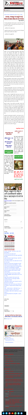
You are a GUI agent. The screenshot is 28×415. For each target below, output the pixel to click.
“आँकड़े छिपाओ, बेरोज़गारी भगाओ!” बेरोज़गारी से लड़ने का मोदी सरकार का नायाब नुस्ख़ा (13, 282)
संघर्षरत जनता (7, 365)
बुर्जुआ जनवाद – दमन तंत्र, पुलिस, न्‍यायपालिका (12, 363)
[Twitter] (6, 413)
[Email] (21, 413)
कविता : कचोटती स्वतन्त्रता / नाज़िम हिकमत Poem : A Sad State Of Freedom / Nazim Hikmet (13, 289)
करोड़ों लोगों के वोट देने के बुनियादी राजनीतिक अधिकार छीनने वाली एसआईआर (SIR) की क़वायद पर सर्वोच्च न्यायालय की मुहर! (12, 270)
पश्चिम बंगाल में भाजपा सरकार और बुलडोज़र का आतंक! (12, 263)
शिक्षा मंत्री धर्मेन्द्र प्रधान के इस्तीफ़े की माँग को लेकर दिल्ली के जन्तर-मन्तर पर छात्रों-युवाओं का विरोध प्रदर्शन (14, 380)
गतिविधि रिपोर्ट (12, 14)
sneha (6, 391)
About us (7, 333)
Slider (6, 356)
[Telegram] (18, 413)
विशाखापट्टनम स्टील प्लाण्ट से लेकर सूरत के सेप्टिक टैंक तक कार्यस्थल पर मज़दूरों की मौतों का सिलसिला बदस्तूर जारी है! (13, 285)
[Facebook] (3, 413)
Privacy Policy (8, 337)
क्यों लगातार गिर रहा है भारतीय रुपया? (10, 253)
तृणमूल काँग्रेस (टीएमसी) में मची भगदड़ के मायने (11, 277)
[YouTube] (12, 413)
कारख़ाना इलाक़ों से (7, 14)
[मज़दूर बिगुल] (14, 5)
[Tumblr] (24, 413)
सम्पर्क (10, 393)
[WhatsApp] (15, 413)
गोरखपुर (21, 14)
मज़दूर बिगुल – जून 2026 (9, 233)
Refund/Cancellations (9, 342)
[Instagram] (9, 413)
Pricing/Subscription (9, 335)
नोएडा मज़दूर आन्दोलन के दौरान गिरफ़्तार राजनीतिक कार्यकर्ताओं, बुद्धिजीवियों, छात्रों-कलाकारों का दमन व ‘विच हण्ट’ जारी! (13, 274)
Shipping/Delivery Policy (9, 340)
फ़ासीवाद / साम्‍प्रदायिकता (9, 361)
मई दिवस (15, 14)
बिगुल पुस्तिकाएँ (11, 391)
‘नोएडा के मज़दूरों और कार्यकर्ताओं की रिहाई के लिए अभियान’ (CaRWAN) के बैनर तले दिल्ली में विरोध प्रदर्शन (13, 385)
